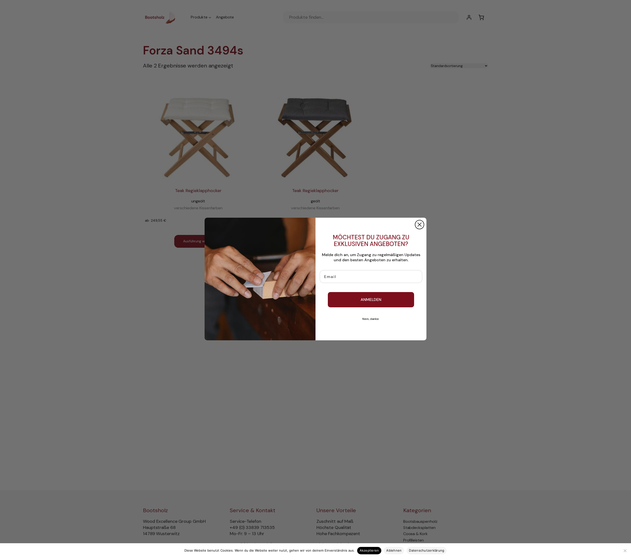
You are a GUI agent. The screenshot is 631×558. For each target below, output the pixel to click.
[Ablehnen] (624, 550)
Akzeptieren (369, 550)
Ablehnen (394, 550)
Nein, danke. (371, 319)
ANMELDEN (371, 299)
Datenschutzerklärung (426, 550)
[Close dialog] (419, 224)
